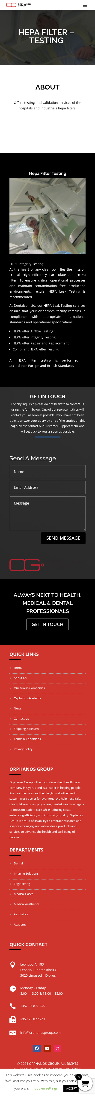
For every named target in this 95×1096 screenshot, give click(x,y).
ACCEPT (71, 1088)
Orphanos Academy (27, 698)
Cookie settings (46, 1088)
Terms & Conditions (27, 739)
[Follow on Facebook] (37, 1048)
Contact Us (21, 718)
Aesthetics (21, 914)
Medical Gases (23, 894)
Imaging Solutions (26, 873)
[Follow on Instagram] (57, 1048)
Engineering (22, 884)
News (17, 708)
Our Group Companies (29, 688)
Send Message (63, 538)
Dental (18, 863)
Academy (20, 924)
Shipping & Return (26, 729)
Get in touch (47, 624)
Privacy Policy (23, 749)
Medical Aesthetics (26, 904)
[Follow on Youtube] (47, 1048)
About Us (20, 678)
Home (18, 668)
